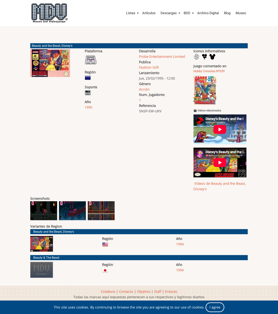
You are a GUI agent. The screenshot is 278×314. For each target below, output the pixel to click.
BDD (187, 13)
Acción (144, 89)
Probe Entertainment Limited (162, 56)
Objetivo (143, 291)
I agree (215, 307)
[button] (50, 64)
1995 (88, 107)
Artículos (148, 13)
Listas (130, 13)
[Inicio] (49, 13)
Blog (227, 13)
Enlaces (171, 291)
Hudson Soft (149, 67)
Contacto (126, 291)
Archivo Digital (208, 13)
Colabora (108, 291)
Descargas (169, 13)
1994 (180, 244)
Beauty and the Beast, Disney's (53, 231)
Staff (157, 291)
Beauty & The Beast (46, 257)
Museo (241, 13)
